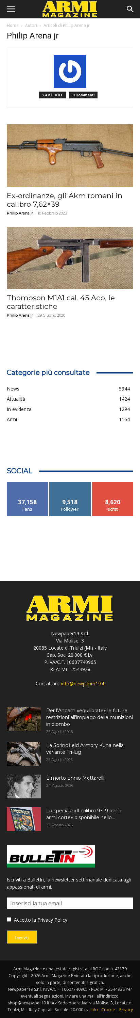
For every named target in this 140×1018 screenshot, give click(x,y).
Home (13, 25)
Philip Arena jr (20, 213)
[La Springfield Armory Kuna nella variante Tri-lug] (24, 754)
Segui (70, 484)
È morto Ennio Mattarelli (75, 778)
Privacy (126, 1010)
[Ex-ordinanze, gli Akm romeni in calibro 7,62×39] (70, 155)
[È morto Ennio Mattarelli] (24, 786)
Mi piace (27, 484)
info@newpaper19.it (83, 683)
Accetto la (24, 920)
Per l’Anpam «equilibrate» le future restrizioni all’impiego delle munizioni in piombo (89, 717)
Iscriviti (113, 484)
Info (94, 1010)
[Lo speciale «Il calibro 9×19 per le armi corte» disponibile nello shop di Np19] (24, 819)
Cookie (108, 1010)
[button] (11, 9)
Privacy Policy (52, 920)
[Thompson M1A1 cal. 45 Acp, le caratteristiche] (70, 258)
